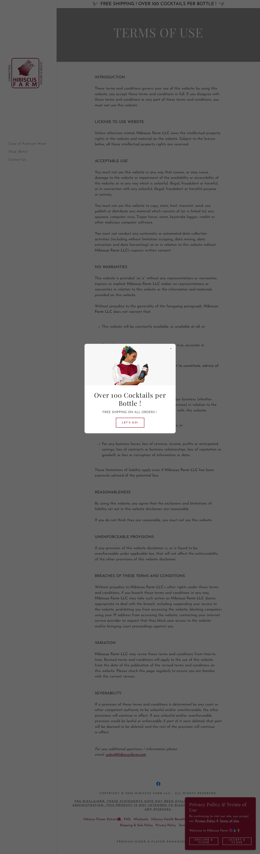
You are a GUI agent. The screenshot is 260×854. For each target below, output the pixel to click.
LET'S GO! (130, 422)
